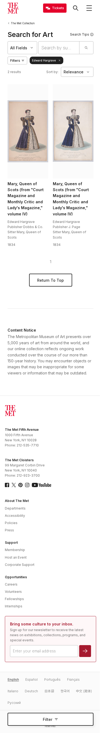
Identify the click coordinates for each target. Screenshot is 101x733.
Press (9, 530)
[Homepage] (13, 8)
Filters (15, 60)
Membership (15, 550)
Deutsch (31, 691)
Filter (47, 719)
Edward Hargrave (44, 60)
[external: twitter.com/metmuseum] (14, 485)
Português (52, 679)
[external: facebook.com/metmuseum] (7, 485)
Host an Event (16, 557)
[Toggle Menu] (89, 8)
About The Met (17, 501)
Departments (15, 508)
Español (31, 679)
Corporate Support (19, 565)
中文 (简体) (84, 691)
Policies (11, 523)
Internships (13, 606)
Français (73, 679)
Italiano (13, 691)
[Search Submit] (86, 48)
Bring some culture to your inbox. (41, 624)
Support (11, 543)
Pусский (14, 703)
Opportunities (16, 577)
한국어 (65, 691)
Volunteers (13, 592)
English (13, 679)
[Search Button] (75, 8)
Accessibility (15, 516)
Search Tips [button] (79, 34)
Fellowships (14, 599)
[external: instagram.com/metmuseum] (27, 485)
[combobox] (59, 48)
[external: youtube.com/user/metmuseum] (41, 485)
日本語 (49, 691)
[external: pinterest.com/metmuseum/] (20, 485)
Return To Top (50, 280)
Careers (11, 584)
